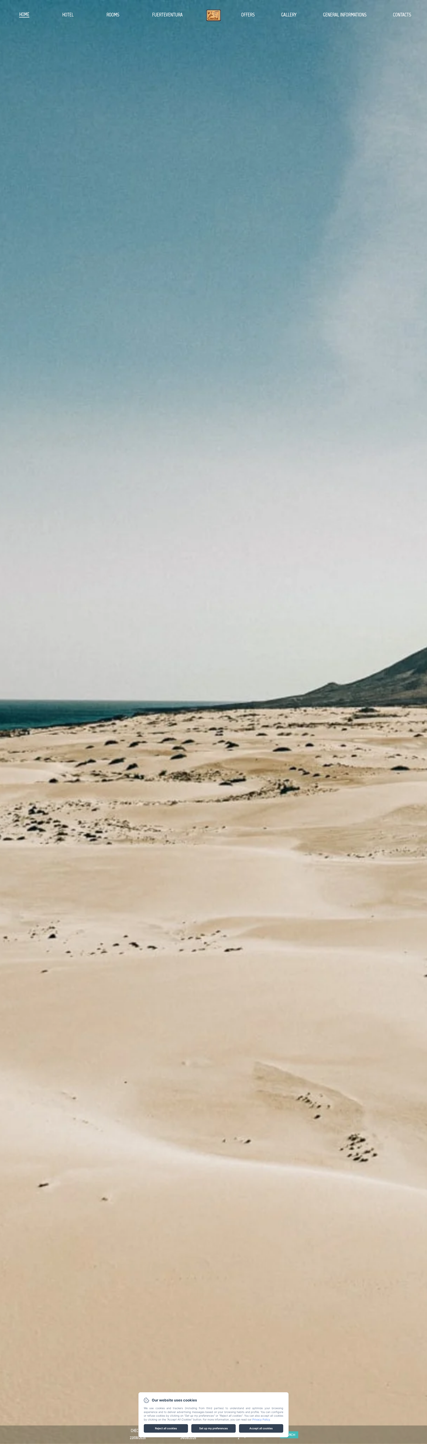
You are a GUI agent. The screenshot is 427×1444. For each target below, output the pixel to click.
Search (289, 1435)
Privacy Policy (261, 1419)
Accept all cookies (261, 1428)
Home (24, 14)
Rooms (112, 15)
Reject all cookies (166, 1428)
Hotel (68, 15)
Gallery (289, 15)
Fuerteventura (167, 15)
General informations (344, 15)
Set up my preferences (213, 1428)
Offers (248, 15)
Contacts (402, 15)
